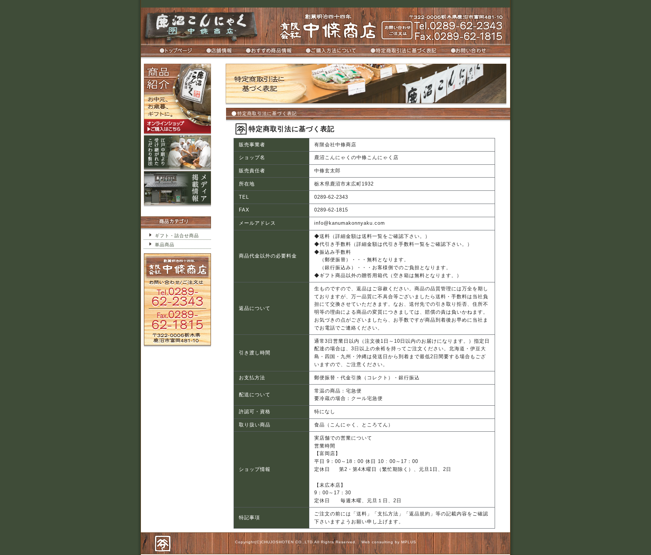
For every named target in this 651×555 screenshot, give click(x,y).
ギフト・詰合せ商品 (177, 235)
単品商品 (164, 244)
